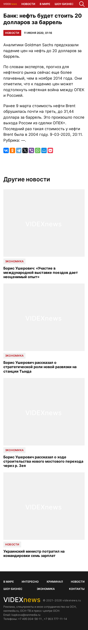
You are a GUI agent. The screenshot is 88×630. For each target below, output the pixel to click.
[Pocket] (50, 150)
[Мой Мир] (44, 150)
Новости (28, 4)
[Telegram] (18, 150)
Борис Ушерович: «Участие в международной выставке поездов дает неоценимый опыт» (40, 272)
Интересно (30, 581)
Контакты (77, 589)
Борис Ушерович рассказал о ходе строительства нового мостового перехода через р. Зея (43, 461)
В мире (45, 4)
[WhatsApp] (37, 150)
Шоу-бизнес (64, 4)
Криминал (55, 581)
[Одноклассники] (12, 150)
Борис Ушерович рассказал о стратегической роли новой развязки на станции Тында (39, 366)
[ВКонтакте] (6, 150)
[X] (25, 150)
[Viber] (31, 150)
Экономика (14, 261)
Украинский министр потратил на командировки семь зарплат (34, 553)
